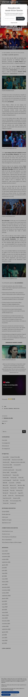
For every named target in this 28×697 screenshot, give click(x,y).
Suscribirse (20, 18)
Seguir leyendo (14, 22)
